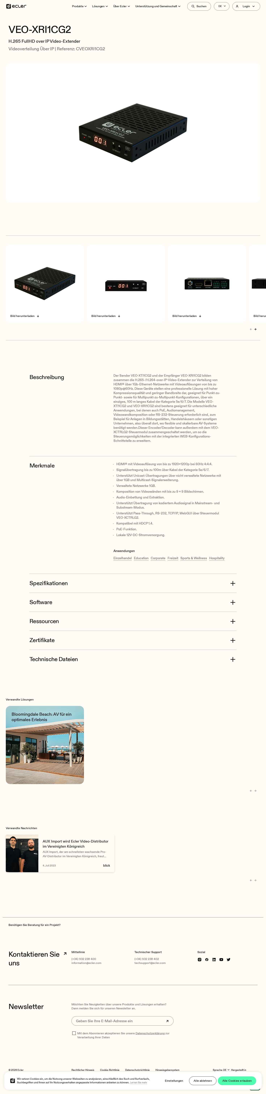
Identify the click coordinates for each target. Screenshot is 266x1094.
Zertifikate (41, 640)
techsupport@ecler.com (150, 963)
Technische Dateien (53, 659)
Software (40, 602)
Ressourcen (44, 621)
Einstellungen (174, 1081)
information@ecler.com (86, 963)
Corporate (158, 558)
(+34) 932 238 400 (83, 959)
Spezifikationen (48, 583)
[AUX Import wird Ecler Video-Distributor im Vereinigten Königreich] (60, 853)
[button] (133, 19)
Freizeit (173, 558)
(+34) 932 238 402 (146, 959)
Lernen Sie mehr (138, 1082)
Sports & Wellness (193, 558)
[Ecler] (16, 6)
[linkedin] (214, 959)
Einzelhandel (122, 558)
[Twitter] (228, 959)
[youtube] (221, 959)
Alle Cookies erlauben (237, 1081)
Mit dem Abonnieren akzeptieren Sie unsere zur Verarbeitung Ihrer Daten (123, 1035)
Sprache (217, 1070)
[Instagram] (199, 959)
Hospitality (217, 558)
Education (141, 558)
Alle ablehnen (203, 1081)
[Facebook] (207, 959)
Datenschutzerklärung (150, 1033)
